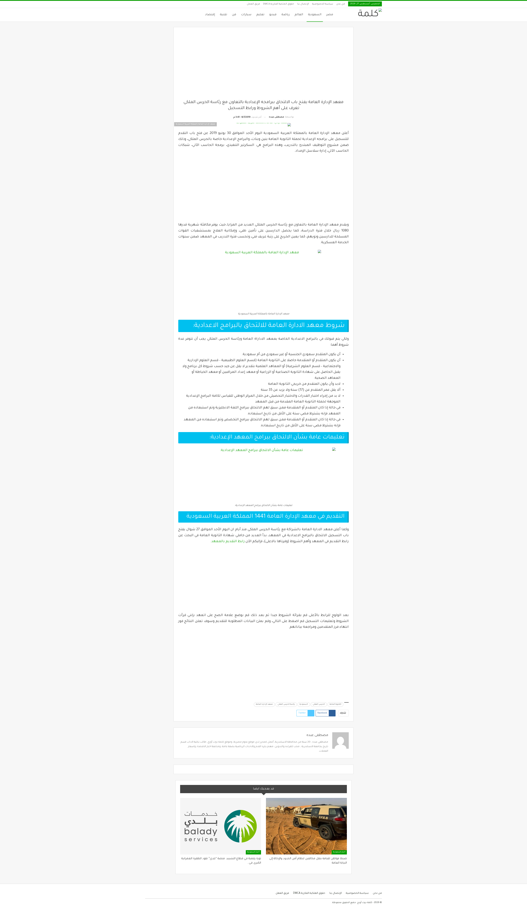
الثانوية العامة (335, 704)
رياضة (285, 14)
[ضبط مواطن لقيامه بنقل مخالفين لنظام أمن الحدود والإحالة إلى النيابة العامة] (306, 826)
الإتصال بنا (303, 4)
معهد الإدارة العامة (264, 704)
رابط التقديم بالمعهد (228, 541)
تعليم (260, 14)
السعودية (314, 14)
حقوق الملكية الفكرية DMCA (278, 4)
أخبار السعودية (339, 852)
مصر (329, 14)
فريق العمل (253, 4)
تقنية (223, 14)
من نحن (340, 4)
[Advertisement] (263, 65)
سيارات (246, 14)
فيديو (272, 14)
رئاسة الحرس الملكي (286, 704)
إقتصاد (210, 14)
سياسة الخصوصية (322, 4)
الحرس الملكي (319, 704)
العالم (299, 14)
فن (234, 14)
